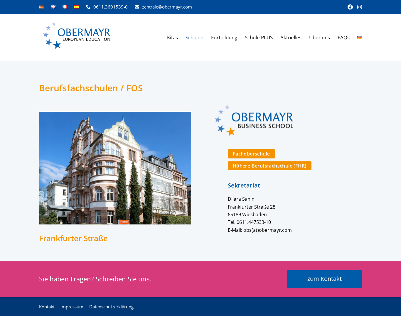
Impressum (71, 307)
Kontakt (47, 307)
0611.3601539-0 (110, 7)
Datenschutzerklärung (111, 307)
